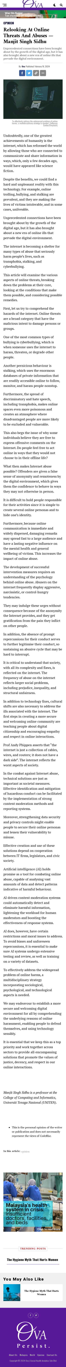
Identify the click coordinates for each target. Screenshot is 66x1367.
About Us (13, 1354)
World (32, 1354)
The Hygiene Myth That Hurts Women (32, 1259)
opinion (25, 1151)
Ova (23, 66)
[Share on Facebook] (22, 73)
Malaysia (23, 1354)
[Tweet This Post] (29, 73)
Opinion (40, 1354)
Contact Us (52, 1354)
